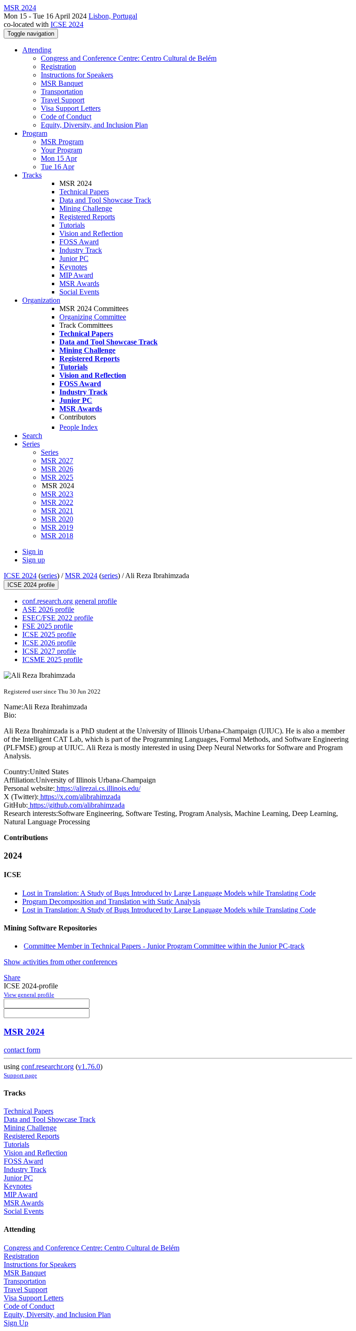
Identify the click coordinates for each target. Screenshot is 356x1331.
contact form (22, 1050)
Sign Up (16, 1323)
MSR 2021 (57, 511)
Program (34, 133)
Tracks (32, 175)
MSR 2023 (57, 494)
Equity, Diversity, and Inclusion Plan (94, 125)
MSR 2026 (57, 469)
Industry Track (80, 250)
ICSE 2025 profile (49, 634)
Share (12, 977)
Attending (36, 50)
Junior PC (74, 258)
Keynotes (73, 267)
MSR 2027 (57, 461)
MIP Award (76, 275)
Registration (58, 66)
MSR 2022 (57, 502)
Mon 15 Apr (59, 158)
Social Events (79, 292)
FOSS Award (79, 242)
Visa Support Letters (71, 108)
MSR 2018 (57, 536)
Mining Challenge (85, 208)
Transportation (62, 92)
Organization (41, 300)
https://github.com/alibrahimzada (76, 805)
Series (49, 452)
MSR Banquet (62, 83)
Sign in (32, 551)
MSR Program (62, 142)
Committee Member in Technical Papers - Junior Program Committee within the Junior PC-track (164, 946)
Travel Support (62, 100)
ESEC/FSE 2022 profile (57, 618)
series (49, 576)
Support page (20, 1075)
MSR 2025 (57, 477)
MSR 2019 (57, 527)
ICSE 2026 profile (49, 643)
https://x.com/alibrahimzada (79, 797)
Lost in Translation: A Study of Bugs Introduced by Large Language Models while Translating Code (169, 893)
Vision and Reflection (91, 233)
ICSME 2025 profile (52, 659)
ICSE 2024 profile (31, 584)
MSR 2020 (57, 519)
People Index (78, 427)
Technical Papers (84, 192)
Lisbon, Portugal (113, 16)
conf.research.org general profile (69, 601)
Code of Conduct (66, 117)
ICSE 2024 (67, 24)
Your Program (61, 150)
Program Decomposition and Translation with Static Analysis (111, 901)
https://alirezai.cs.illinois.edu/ (97, 788)
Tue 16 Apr (57, 167)
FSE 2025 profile (47, 626)
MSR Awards (79, 283)
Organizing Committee (92, 317)
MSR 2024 (81, 576)
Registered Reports (87, 217)
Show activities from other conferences (60, 962)
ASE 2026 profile (48, 609)
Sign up (33, 560)
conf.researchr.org (47, 1066)
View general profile (29, 994)
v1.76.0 (89, 1066)
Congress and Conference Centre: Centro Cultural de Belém (128, 58)
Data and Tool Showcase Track (105, 200)
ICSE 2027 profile (49, 651)
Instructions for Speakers (77, 75)
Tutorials (72, 225)
